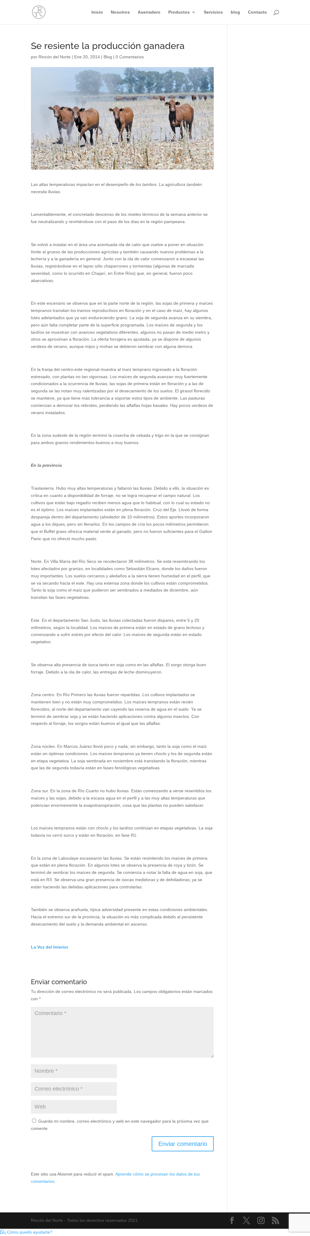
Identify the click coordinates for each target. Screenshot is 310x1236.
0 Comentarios (130, 56)
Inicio (97, 12)
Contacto (257, 12)
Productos (179, 12)
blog (235, 12)
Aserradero (149, 12)
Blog (108, 56)
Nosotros (120, 12)
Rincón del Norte (54, 56)
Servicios (213, 12)
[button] (26, 1232)
